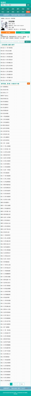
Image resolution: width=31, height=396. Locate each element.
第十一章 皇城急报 (5, 116)
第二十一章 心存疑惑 (5, 146)
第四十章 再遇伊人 (5, 202)
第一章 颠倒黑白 (4, 86)
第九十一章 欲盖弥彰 (5, 359)
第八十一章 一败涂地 (5, 330)
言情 (8, 12)
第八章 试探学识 (4, 107)
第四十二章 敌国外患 (5, 208)
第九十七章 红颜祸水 (5, 377)
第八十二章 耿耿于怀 (5, 333)
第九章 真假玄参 (4, 110)
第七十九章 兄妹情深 (5, 324)
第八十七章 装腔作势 (5, 348)
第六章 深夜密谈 (4, 101)
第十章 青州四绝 (4, 113)
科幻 (3, 12)
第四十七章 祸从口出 (5, 223)
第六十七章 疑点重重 (5, 288)
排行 (18, 12)
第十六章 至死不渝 (5, 131)
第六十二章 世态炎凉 (5, 267)
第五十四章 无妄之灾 (5, 244)
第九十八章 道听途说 (5, 380)
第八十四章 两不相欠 (5, 339)
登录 (28, 12)
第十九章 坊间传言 (5, 140)
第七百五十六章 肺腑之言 (6, 62)
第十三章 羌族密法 (5, 122)
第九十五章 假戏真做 (5, 371)
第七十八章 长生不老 (5, 321)
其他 (13, 12)
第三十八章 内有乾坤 (5, 196)
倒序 (28, 83)
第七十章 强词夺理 (5, 297)
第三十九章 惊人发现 (5, 199)
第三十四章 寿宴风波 (5, 184)
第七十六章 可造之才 (5, 315)
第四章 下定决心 (4, 95)
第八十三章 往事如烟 (5, 336)
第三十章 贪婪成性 (5, 172)
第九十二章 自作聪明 (5, 362)
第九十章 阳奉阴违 (5, 356)
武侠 (13, 9)
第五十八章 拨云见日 (5, 256)
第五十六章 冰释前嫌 (5, 250)
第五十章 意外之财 (5, 232)
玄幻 (8, 9)
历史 (23, 9)
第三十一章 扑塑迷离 (5, 175)
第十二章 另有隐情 (5, 119)
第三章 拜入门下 (4, 92)
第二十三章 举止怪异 (5, 152)
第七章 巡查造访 (4, 104)
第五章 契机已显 (4, 98)
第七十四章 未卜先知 (5, 309)
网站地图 (15, 394)
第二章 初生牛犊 (4, 89)
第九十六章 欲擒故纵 (5, 374)
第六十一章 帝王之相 (5, 264)
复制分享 (28, 42)
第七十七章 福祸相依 (5, 318)
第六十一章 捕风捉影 (5, 270)
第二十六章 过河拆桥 (5, 161)
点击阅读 (23, 32)
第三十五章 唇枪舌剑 (5, 187)
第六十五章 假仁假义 (5, 282)
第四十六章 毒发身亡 (5, 220)
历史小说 (7, 18)
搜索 (28, 5)
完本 (23, 12)
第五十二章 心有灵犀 (5, 238)
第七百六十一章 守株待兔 (20, 29)
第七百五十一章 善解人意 (6, 77)
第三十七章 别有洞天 (5, 193)
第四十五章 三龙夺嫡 (5, 217)
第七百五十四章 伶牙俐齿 (6, 68)
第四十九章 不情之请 (5, 229)
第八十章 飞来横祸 (5, 327)
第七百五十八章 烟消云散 (6, 56)
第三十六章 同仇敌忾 (5, 190)
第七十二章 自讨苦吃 (5, 303)
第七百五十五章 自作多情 (6, 65)
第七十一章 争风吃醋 (5, 300)
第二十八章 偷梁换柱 (5, 167)
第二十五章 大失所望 (5, 158)
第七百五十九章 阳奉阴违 (6, 53)
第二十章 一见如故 (5, 143)
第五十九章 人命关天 (5, 259)
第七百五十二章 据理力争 (6, 74)
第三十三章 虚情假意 (5, 181)
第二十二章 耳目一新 (5, 149)
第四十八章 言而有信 (5, 226)
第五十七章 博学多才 (5, 253)
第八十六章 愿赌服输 (5, 345)
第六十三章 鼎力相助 (5, 276)
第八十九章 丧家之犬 (5, 354)
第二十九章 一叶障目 (5, 170)
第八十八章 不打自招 (5, 351)
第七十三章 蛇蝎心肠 (5, 306)
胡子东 (13, 23)
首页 (3, 9)
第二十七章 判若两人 (5, 164)
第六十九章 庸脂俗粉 (5, 294)
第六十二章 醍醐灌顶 (5, 273)
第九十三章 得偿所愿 (5, 365)
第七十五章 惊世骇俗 (5, 312)
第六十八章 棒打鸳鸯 (5, 291)
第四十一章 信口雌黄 (5, 205)
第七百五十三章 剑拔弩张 (6, 71)
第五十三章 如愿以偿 (5, 241)
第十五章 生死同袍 (5, 128)
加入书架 (8, 32)
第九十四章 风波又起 (5, 368)
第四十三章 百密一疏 (5, 211)
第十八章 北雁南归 (5, 137)
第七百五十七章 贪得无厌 (6, 59)
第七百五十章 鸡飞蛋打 (6, 80)
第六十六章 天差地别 (5, 285)
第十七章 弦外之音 (5, 134)
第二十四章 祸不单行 (5, 155)
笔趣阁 (3, 2)
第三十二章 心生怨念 (5, 178)
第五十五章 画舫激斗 (5, 247)
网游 (28, 9)
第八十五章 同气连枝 (5, 342)
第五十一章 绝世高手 (5, 235)
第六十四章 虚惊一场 (5, 279)
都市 (18, 9)
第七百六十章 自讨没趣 (6, 50)
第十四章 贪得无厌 (5, 125)
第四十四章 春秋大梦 (5, 214)
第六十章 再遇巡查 (5, 262)
